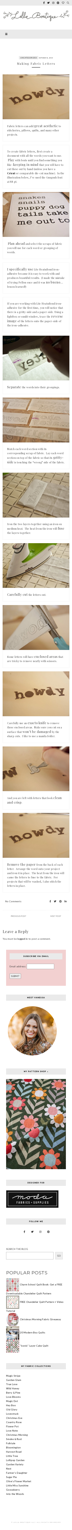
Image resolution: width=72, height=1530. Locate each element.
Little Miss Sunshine (17, 1485)
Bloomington (13, 1447)
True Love (11, 1384)
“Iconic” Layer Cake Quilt (34, 1345)
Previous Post (18, 916)
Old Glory (11, 1409)
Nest (8, 1468)
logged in (22, 938)
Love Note (12, 1430)
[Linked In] (64, 901)
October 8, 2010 (46, 58)
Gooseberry (13, 1489)
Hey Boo (11, 1405)
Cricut (11, 173)
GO (59, 1255)
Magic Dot (12, 1401)
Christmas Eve (14, 1418)
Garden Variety (15, 1464)
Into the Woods (15, 1494)
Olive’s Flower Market (18, 1481)
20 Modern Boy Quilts (32, 1332)
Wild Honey (12, 1388)
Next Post (55, 916)
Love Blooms (13, 1396)
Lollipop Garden (15, 1460)
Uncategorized (28, 58)
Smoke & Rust (14, 1439)
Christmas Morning (17, 1434)
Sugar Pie (11, 1477)
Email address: (18, 966)
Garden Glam (13, 1380)
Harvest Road (14, 1451)
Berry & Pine (13, 1392)
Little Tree (12, 1456)
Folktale (10, 1443)
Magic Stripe (13, 1375)
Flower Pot (12, 1426)
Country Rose (14, 1422)
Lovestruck (12, 1413)
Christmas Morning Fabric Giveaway (40, 1319)
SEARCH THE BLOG (17, 1249)
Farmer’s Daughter (16, 1472)
